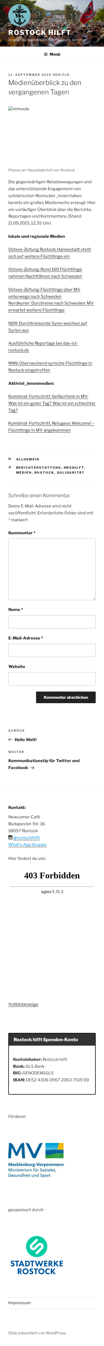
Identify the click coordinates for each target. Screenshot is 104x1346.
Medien (24, 473)
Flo (66, 75)
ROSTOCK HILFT (39, 33)
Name (15, 609)
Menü (55, 54)
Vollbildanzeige (23, 1004)
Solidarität (71, 473)
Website (16, 666)
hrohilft (74, 468)
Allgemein (28, 459)
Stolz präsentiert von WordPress (37, 1332)
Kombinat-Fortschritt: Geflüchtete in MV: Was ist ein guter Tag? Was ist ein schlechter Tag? (52, 403)
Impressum (19, 1302)
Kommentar (21, 532)
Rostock (44, 473)
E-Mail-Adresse (25, 638)
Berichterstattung (38, 468)
